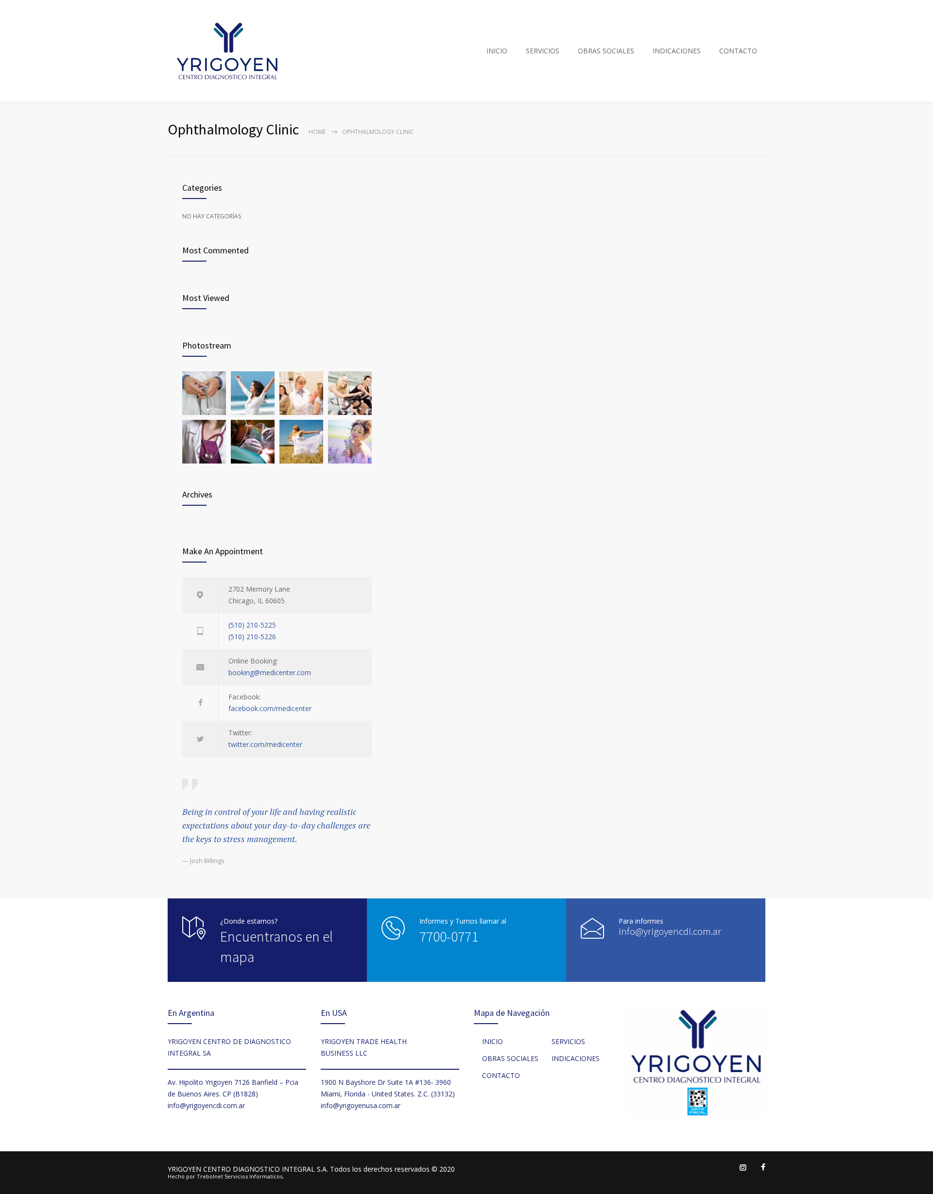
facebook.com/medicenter (269, 708)
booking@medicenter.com (269, 672)
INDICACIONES (677, 50)
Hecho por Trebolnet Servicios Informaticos (225, 1176)
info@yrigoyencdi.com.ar (670, 931)
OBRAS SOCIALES (606, 50)
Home (317, 132)
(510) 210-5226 (252, 636)
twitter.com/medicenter (265, 744)
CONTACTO (738, 50)
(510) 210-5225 (252, 625)
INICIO (496, 50)
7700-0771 (448, 936)
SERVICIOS (542, 50)
